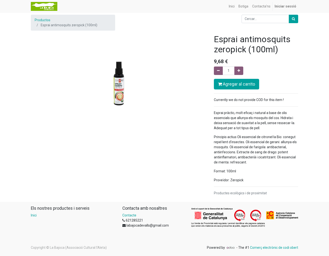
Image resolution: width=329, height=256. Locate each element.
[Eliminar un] (218, 71)
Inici (34, 215)
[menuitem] (232, 6)
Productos (42, 20)
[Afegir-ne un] (238, 71)
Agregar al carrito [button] (238, 84)
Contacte (129, 215)
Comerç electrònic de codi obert (274, 247)
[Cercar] (293, 19)
